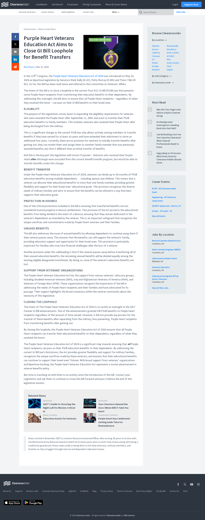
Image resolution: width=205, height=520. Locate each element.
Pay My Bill (160, 491)
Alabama (155, 46)
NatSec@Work (68, 12)
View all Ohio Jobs (160, 288)
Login (175, 4)
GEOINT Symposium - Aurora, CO (166, 206)
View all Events (158, 216)
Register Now (191, 4)
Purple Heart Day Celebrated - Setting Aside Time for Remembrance (114, 422)
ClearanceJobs (30, 29)
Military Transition (100, 40)
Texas (169, 66)
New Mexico (171, 49)
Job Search (57, 4)
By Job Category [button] (160, 76)
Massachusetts (172, 46)
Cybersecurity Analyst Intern (164, 258)
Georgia (155, 66)
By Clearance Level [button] (161, 82)
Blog (94, 491)
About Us (7, 491)
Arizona (155, 49)
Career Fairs (88, 12)
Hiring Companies (92, 4)
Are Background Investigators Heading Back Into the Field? (168, 125)
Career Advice (47, 12)
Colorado (156, 56)
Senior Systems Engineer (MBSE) (166, 249)
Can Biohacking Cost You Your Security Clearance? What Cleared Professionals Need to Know (169, 140)
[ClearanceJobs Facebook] (178, 484)
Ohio (169, 59)
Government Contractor (108, 415)
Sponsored (47, 400)
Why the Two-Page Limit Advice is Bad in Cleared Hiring (169, 112)
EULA (185, 491)
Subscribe (180, 12)
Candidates (41, 4)
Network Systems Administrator (166, 240)
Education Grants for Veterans (59, 418)
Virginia (170, 69)
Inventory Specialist (161, 267)
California (156, 52)
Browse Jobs (32, 491)
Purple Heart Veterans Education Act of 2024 (78, 76)
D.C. (153, 59)
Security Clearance (27, 12)
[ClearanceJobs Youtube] (191, 484)
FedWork (84, 491)
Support (19, 491)
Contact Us (174, 491)
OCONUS (170, 56)
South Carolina (173, 63)
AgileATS (72, 491)
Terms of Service (124, 491)
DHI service (129, 515)
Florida (155, 63)
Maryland (156, 69)
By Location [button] (158, 40)
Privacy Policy (107, 491)
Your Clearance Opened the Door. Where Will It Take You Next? (113, 408)
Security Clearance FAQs (53, 491)
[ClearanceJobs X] (185, 484)
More (114, 12)
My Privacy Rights (144, 491)
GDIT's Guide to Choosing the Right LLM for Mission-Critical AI (59, 408)
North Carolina (173, 52)
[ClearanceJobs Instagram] (198, 484)
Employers (72, 4)
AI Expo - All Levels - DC (162, 211)
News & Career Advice (116, 4)
